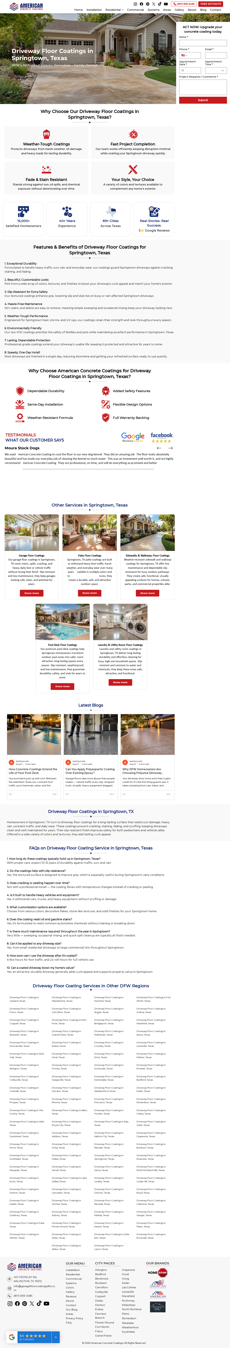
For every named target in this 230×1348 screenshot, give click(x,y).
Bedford (100, 1274)
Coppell (100, 1296)
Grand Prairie (103, 1335)
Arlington (101, 1269)
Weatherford (130, 1327)
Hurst (125, 1274)
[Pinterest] (147, 4)
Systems (71, 1283)
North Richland (131, 1309)
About (70, 1300)
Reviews (71, 1296)
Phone (184, 49)
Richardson (129, 1318)
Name (183, 37)
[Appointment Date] (182, 70)
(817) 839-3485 (23, 1295)
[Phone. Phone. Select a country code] (184, 55)
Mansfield (128, 1296)
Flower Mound (104, 1322)
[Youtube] (166, 4)
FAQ (69, 1322)
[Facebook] (141, 4)
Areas (69, 1314)
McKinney (128, 1300)
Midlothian (128, 1305)
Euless (99, 1309)
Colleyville (101, 1291)
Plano (125, 1313)
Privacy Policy (74, 1318)
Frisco (99, 1331)
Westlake (128, 1323)
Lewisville (128, 1291)
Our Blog (71, 1309)
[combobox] (216, 70)
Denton (100, 1305)
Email (209, 49)
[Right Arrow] (171, 448)
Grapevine (128, 1269)
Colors (70, 1287)
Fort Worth (102, 1326)
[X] (154, 4)
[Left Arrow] (159, 448)
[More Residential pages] (122, 10)
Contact (71, 1305)
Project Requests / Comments (198, 76)
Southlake (128, 1331)
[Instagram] (135, 4)
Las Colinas (129, 1287)
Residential (73, 1274)
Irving (125, 1278)
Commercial (74, 1278)
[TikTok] (160, 4)
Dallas (99, 1300)
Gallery (70, 1291)
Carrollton (101, 1287)
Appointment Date (187, 63)
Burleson (101, 1283)
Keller (125, 1283)
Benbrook (101, 1278)
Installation (73, 1270)
